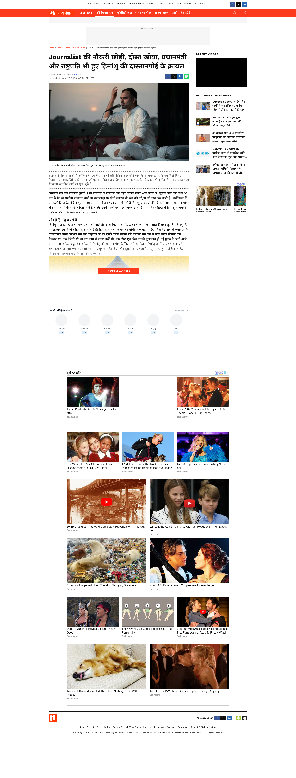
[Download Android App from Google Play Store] (238, 754)
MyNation (200, 3)
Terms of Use (104, 763)
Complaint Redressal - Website (159, 763)
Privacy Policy (120, 763)
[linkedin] (244, 4)
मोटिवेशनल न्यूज (104, 12)
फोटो (174, 12)
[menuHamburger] (240, 12)
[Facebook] (232, 4)
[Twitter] (238, 4)
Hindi (178, 3)
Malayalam (93, 3)
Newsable (107, 3)
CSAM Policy (135, 763)
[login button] (235, 13)
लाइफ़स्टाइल (161, 12)
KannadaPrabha (135, 3)
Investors (211, 763)
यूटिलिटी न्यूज (124, 12)
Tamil (160, 3)
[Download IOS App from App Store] (244, 754)
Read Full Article (119, 271)
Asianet (53, 754)
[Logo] (63, 13)
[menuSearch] (245, 12)
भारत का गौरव (143, 12)
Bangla (169, 3)
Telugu (150, 3)
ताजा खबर (86, 12)
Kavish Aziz (80, 74)
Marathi (188, 3)
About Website (87, 763)
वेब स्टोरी (186, 12)
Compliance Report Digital (191, 763)
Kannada (120, 3)
